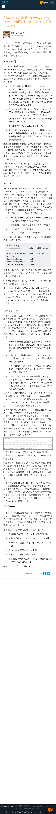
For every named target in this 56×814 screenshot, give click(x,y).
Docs (14, 812)
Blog (32, 812)
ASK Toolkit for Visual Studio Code (26, 288)
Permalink (30, 573)
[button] (8, 806)
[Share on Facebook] (45, 573)
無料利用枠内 (14, 150)
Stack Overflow (23, 812)
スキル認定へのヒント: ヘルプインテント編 (29, 538)
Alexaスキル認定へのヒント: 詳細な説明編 (28, 534)
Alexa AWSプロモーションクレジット (30, 153)
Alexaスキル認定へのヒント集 (23, 550)
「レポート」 (33, 516)
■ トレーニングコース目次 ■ (16, 566)
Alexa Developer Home (44, 812)
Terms (7, 812)
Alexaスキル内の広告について (23, 554)
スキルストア (31, 316)
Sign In (45, 3)
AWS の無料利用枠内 (18, 133)
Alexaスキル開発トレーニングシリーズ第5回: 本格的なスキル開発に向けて (27, 22)
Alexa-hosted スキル (12, 69)
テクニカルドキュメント (25, 422)
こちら (45, 164)
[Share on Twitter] (48, 573)
